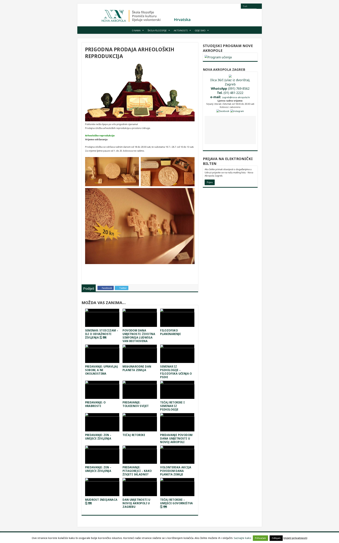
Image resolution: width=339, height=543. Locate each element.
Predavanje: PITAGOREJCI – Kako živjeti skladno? (137, 471)
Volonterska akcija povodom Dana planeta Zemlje (175, 471)
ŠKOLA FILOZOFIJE (157, 30)
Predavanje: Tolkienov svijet (136, 404)
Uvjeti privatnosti (295, 538)
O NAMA (136, 30)
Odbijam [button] (276, 538)
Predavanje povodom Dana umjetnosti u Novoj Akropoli (176, 438)
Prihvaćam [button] (260, 538)
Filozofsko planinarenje (170, 332)
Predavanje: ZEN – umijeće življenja (98, 469)
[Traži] (259, 6)
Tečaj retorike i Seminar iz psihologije (172, 406)
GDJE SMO (200, 30)
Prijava (210, 182)
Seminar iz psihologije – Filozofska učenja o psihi (176, 372)
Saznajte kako (242, 538)
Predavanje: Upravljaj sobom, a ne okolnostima (101, 370)
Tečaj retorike (134, 435)
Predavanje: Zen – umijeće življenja (98, 436)
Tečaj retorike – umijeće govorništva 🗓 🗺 (176, 503)
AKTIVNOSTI (181, 30)
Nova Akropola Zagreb (224, 69)
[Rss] (238, 6)
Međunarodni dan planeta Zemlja (137, 368)
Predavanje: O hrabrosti (95, 404)
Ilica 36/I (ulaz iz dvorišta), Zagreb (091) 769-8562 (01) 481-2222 (230, 88)
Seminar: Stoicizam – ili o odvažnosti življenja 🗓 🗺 (101, 334)
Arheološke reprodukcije (100, 135)
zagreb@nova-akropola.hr (236, 97)
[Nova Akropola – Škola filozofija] (146, 15)
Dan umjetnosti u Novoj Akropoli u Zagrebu (136, 503)
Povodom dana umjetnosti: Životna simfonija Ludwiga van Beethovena (139, 336)
